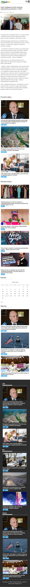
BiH (3, 470)
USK (3, 92)
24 (2, 295)
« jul (2, 302)
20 (15, 293)
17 (2, 293)
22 (23, 293)
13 (15, 291)
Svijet (2, 354)
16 (27, 291)
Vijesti (5, 124)
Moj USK (12, 12)
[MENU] (29, 2)
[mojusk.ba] (5, 2)
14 (19, 291)
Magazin (2, 206)
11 (6, 291)
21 (19, 293)
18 (6, 293)
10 (2, 291)
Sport (2, 375)
